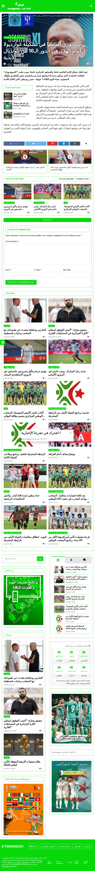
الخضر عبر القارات (13, 16)
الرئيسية (21, 37)
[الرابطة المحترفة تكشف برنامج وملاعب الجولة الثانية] (59, 628)
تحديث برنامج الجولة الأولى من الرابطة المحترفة (68, 414)
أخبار (66, 203)
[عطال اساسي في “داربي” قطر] (8, 96)
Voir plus (47, 220)
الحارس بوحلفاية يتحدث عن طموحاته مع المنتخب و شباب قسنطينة (25, 331)
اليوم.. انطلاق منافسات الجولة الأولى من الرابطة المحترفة (25, 538)
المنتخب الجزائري (37, 846)
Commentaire (12, 241)
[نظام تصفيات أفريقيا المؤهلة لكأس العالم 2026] (23, 745)
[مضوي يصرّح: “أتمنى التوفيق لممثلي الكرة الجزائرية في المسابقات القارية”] (69, 310)
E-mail (37, 270)
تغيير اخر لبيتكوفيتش (21, 113)
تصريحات (7, 326)
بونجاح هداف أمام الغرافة (61, 454)
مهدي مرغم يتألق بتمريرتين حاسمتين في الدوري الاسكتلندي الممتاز (16, 208)
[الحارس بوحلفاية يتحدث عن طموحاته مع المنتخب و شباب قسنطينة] (25, 310)
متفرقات (7, 757)
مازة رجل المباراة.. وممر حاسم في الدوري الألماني (45, 207)
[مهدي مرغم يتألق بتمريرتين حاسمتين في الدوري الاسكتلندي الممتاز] (17, 191)
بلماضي (77, 846)
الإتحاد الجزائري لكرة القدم (56, 491)
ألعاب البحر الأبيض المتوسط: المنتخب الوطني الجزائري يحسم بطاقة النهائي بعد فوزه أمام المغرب (77, 208)
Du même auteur (82, 179)
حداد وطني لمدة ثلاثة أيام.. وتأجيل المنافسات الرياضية (22, 497)
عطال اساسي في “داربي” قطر (20, 95)
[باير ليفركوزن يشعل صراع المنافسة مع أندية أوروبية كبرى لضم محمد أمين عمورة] (8, 105)
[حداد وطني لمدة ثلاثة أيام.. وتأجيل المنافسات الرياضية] (25, 476)
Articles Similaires (66, 179)
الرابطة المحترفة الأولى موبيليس (57, 408)
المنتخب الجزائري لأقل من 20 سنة (58, 533)
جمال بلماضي (53, 846)
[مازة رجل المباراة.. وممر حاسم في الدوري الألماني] (47, 191)
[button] (70, 433)
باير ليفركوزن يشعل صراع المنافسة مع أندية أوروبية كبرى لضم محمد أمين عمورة (22, 104)
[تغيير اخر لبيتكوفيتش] (8, 115)
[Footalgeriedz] (19, 6)
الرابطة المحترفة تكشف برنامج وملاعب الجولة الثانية (24, 456)
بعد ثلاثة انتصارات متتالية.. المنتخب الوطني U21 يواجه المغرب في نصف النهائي (67, 497)
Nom (8, 270)
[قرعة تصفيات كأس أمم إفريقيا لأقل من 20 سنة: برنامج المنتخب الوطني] (69, 517)
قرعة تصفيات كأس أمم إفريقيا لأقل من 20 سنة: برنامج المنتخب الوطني (69, 538)
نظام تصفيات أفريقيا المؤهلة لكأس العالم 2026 (22, 763)
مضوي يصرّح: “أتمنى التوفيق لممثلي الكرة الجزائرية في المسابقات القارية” (68, 331)
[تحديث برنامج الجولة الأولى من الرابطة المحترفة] (69, 393)
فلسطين (66, 846)
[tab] (66, 179)
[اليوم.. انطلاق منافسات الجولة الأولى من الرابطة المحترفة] (25, 517)
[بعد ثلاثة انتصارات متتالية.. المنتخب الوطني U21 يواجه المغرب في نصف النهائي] (69, 476)
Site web (67, 270)
